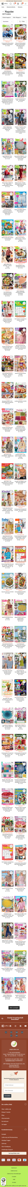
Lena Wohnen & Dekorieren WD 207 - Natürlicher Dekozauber (7, 72)
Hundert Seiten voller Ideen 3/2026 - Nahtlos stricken (20, 456)
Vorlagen (4, 1124)
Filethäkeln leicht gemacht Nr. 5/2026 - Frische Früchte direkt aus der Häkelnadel (20, 428)
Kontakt (4, 1134)
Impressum (14, 1168)
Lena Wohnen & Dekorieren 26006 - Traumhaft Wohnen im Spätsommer (7, 211)
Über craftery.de (6, 1109)
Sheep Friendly (6, 1112)
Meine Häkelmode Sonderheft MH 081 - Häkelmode (7, 996)
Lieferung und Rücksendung (10, 1137)
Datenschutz (14, 1170)
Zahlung (4, 1143)
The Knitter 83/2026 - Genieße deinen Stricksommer (7, 672)
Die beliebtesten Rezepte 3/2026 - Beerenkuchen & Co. (20, 836)
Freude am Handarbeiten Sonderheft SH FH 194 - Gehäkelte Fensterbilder (20, 781)
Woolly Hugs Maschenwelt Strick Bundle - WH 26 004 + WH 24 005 (20, 537)
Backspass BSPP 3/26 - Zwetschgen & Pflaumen (7, 402)
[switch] (3, 1184)
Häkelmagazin (6, 17)
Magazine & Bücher (11, 7)
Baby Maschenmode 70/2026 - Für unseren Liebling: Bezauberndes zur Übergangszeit (7, 538)
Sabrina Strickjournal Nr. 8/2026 (7, 618)
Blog (3, 1115)
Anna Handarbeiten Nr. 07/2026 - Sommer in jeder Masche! (7, 835)
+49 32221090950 (14, 1052)
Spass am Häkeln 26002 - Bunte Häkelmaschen (8, 969)
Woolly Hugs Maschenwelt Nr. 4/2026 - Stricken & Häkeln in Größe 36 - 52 (8, 565)
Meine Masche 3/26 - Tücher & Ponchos (7, 157)
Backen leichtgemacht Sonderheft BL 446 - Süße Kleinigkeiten (20, 943)
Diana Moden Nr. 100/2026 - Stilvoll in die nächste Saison (20, 672)
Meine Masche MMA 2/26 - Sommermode (20, 914)
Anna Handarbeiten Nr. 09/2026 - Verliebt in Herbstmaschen (7, 375)
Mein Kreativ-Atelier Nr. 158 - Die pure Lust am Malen (20, 726)
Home (3, 7)
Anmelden (7, 1095)
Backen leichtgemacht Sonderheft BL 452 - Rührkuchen (7, 429)
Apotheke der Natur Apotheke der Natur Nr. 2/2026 (7, 700)
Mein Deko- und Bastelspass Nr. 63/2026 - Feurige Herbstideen (7, 482)
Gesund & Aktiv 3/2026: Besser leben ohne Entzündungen (20, 809)
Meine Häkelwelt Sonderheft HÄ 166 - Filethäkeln (20, 292)
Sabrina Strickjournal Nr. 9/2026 (20, 374)
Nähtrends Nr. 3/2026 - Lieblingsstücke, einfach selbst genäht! (20, 184)
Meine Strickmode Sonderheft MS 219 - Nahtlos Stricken (7, 320)
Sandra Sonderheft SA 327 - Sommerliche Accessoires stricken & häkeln (20, 997)
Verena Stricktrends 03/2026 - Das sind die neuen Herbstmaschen (20, 347)
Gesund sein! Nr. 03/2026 (8, 592)
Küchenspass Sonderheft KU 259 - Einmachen (20, 753)
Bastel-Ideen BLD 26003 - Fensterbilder (7, 238)
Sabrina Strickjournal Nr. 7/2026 (7, 889)
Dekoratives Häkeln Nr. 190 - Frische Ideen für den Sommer (7, 726)
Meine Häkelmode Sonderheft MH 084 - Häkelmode (8, 128)
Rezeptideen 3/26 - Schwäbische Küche (20, 266)
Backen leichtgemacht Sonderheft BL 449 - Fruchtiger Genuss (7, 809)
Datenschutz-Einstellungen (14, 1173)
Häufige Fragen (6, 1140)
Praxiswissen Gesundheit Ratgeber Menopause (7, 44)
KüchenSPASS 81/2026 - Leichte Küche (20, 592)
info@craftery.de (14, 1049)
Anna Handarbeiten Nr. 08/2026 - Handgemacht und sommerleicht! (7, 645)
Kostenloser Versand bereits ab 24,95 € (14, 1)
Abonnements (5, 1118)
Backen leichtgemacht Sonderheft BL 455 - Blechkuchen (7, 348)
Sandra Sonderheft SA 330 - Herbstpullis (20, 99)
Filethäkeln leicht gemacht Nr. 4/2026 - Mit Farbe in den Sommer (8, 915)
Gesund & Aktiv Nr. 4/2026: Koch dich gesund (20, 73)
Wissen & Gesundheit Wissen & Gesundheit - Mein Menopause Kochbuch (20, 45)
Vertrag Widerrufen (14, 1153)
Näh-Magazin (17, 17)
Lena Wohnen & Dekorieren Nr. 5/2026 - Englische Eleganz (20, 645)
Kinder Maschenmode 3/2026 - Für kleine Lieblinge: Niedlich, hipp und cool (7, 510)
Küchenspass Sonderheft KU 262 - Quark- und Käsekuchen (7, 754)
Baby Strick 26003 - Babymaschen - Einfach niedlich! (20, 239)
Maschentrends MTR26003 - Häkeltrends (7, 455)
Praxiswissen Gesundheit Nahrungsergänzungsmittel (20, 863)
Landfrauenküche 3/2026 (20, 401)
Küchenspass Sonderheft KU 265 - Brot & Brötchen (20, 510)
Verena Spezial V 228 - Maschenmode (20, 889)
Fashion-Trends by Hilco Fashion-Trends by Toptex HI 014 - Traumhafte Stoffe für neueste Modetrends (20, 129)
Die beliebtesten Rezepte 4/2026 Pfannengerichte (8, 293)
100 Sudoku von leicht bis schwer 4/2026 (20, 319)
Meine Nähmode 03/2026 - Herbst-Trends (7, 266)
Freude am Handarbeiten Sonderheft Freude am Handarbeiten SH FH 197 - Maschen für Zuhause (7, 100)
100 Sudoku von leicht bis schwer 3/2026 (8, 862)
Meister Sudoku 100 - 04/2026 (20, 564)
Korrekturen (5, 1121)
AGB (14, 1179)
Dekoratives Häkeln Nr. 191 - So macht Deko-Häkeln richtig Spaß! (20, 157)
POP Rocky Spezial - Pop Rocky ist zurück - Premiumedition (20, 699)
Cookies (14, 1176)
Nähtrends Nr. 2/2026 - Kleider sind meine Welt (7, 941)
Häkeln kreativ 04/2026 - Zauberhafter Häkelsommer (20, 618)
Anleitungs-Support (7, 1149)
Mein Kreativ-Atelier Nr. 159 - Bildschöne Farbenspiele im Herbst (7, 184)
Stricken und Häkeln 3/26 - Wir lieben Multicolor (20, 482)
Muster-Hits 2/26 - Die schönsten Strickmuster (7, 780)
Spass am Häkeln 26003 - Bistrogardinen (20, 210)
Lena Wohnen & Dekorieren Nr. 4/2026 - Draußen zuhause (20, 970)
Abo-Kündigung (6, 1146)
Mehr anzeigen (14, 1008)
